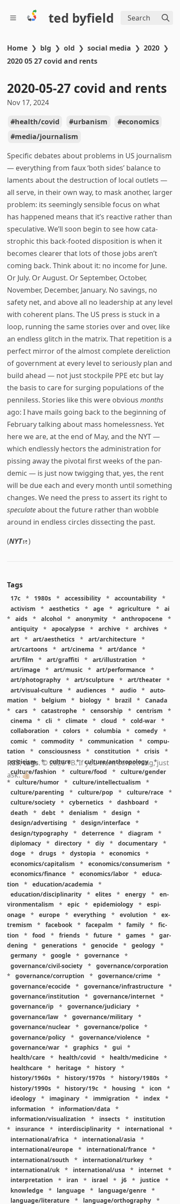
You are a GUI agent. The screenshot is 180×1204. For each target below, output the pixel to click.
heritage (68, 1068)
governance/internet (124, 996)
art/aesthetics (54, 639)
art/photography (35, 680)
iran (72, 1180)
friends (69, 935)
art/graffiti (63, 659)
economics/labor (104, 874)
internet (150, 1170)
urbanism (90, 121)
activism (22, 608)
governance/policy (38, 1037)
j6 (124, 1180)
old (69, 48)
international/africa (39, 1139)
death (19, 812)
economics (140, 121)
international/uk (34, 1170)
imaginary (64, 1098)
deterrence (98, 833)
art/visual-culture (36, 690)
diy (99, 843)
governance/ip (32, 1007)
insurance (30, 1129)
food (38, 935)
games (135, 935)
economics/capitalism (42, 864)
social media (109, 48)
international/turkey (113, 1160)
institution (149, 1119)
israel (100, 1180)
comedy (146, 731)
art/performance (120, 669)
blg (45, 48)
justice (150, 1180)
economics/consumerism (125, 864)
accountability (135, 598)
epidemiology (113, 904)
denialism (83, 812)
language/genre (122, 1190)
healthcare (26, 1068)
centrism (149, 710)
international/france (117, 1149)
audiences (91, 690)
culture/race (145, 792)
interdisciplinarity (84, 1129)
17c (15, 598)
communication (111, 741)
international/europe (41, 1149)
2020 (151, 48)
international (144, 1129)
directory (68, 843)
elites (103, 894)
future (102, 935)
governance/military (102, 1017)
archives (146, 629)
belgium (54, 700)
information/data (84, 1109)
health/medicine (134, 1058)
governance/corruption (49, 976)
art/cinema (77, 649)
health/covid (37, 121)
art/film (21, 659)
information (27, 1109)
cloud (109, 720)
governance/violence (110, 1037)
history (105, 1068)
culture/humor (37, 782)
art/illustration (115, 659)
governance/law (34, 1017)
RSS (13, 762)
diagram (140, 833)
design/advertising (38, 823)
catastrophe (59, 710)
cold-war (143, 720)
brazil (123, 700)
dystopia (83, 853)
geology (143, 945)
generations (59, 945)
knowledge (26, 1190)
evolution (134, 915)
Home (17, 48)
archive (109, 629)
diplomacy (25, 843)
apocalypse (68, 629)
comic (19, 741)
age (98, 608)
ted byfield (81, 18)
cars (21, 710)
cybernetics (86, 802)
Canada (156, 700)
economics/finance (38, 874)
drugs (47, 853)
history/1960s (30, 1078)
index (151, 1098)
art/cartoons (29, 649)
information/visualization (48, 1119)
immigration (111, 1098)
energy (135, 894)
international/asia (108, 1139)
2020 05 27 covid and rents (52, 61)
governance (101, 956)
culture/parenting (37, 792)
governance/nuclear (40, 1027)
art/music (68, 669)
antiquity (24, 629)
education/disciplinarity (46, 894)
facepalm (99, 925)
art (14, 639)
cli (48, 720)
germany (23, 956)
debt (48, 812)
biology (90, 700)
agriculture (134, 608)
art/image (25, 669)
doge (17, 853)
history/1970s (85, 1078)
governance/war (34, 1047)
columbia (107, 731)
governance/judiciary (99, 1007)
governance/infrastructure (123, 986)
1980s (42, 598)
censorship (106, 710)
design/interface (105, 823)
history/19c (81, 1088)
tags (30, 762)
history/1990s (30, 1088)
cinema (21, 720)
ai (167, 608)
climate (76, 720)
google (61, 956)
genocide (104, 945)
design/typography (39, 833)
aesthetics (64, 608)
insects (109, 1119)
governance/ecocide (40, 986)
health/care (27, 1058)
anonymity (91, 618)
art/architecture (112, 639)
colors (71, 731)
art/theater (144, 680)
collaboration (29, 731)
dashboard (133, 802)
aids (21, 618)
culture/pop (95, 792)
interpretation (31, 1180)
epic (73, 904)
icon (155, 1088)
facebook (58, 925)
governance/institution (45, 996)
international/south (39, 1160)
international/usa (99, 1170)
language (71, 1190)
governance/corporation (132, 966)
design (121, 812)
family (135, 925)
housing (124, 1088)
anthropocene (142, 618)
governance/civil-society (46, 966)
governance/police (111, 1027)
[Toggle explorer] (14, 18)
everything (89, 915)
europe (49, 915)
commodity (57, 741)
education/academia (62, 884)
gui (117, 1047)
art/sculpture (94, 680)
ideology (23, 1098)
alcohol (51, 618)
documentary (138, 843)
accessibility (83, 598)
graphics (86, 1047)
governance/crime (125, 976)
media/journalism (46, 136)
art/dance (122, 649)
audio (128, 690)
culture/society (32, 802)
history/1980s (139, 1078)
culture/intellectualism (107, 782)
